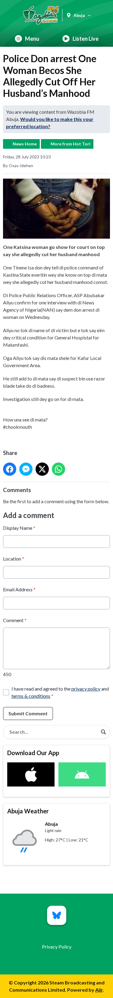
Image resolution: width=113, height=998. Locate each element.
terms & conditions (30, 696)
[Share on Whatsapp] (58, 469)
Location (13, 558)
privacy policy (85, 688)
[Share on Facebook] (9, 469)
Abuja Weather (28, 811)
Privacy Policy (56, 946)
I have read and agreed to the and (60, 692)
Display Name (19, 528)
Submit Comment (28, 713)
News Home (25, 143)
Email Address (19, 589)
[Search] (103, 732)
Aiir (99, 990)
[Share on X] (42, 469)
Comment (15, 620)
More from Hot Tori (70, 143)
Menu (32, 38)
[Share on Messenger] (26, 469)
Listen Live (86, 38)
